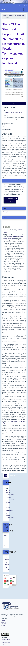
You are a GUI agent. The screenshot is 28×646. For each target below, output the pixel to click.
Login (19, 5)
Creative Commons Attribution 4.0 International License (13, 230)
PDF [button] (14, 103)
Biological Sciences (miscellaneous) (10, 492)
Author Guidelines (5, 639)
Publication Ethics (5, 642)
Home (3, 9)
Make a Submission (6, 475)
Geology (8, 507)
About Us (3, 622)
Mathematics (9, 510)
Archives (11, 15)
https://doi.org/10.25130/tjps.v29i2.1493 (13, 112)
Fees (2, 644)
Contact (3, 625)
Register (25, 5)
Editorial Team (4, 624)
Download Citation (9, 202)
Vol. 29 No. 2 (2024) (19, 15)
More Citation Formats (10, 198)
